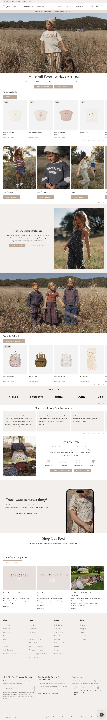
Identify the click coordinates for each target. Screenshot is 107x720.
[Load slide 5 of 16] (89, 140)
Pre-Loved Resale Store (11, 653)
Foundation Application (36, 650)
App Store (22, 513)
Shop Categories (8, 650)
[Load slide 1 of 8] (94, 384)
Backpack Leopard (59, 376)
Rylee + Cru (12, 717)
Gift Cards (6, 625)
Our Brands (33, 628)
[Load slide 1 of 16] (84, 140)
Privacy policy (66, 717)
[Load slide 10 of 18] (93, 433)
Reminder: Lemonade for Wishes (48, 593)
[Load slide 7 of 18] (89, 433)
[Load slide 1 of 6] (97, 202)
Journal (31, 625)
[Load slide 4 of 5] (102, 403)
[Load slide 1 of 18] (82, 433)
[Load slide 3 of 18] (84, 433)
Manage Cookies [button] (47, 717)
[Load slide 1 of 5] (98, 403)
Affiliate (57, 639)
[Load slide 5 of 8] (99, 384)
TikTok (82, 632)
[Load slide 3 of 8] (97, 384)
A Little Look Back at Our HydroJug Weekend (83, 594)
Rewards (57, 646)
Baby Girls (6, 628)
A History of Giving (35, 646)
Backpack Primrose (8, 376)
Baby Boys (6, 632)
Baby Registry (33, 657)
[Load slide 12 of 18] (96, 433)
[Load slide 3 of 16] (87, 140)
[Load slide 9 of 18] (92, 433)
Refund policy (57, 717)
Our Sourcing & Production (38, 653)
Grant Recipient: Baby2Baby (12, 593)
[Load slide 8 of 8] (103, 384)
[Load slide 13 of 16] (99, 140)
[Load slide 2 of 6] (98, 202)
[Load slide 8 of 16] (93, 140)
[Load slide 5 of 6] (102, 202)
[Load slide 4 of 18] (86, 433)
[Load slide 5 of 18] (87, 433)
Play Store (33, 513)
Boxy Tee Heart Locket (35, 132)
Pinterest (83, 639)
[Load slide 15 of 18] (99, 433)
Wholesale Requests (35, 643)
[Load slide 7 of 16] (92, 140)
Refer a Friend (59, 643)
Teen (4, 643)
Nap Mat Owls (84, 376)
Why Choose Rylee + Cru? (37, 639)
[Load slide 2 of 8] (96, 384)
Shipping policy (85, 717)
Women (5, 646)
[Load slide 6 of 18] (88, 433)
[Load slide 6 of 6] (103, 202)
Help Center (58, 625)
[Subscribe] (32, 688)
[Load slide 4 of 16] (88, 140)
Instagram (83, 628)
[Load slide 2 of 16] (86, 140)
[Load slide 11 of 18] (94, 433)
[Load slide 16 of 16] (103, 140)
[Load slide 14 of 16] (101, 140)
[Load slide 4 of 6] (101, 202)
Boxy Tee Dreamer (59, 132)
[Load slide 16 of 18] (101, 433)
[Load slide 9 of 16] (94, 140)
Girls (4, 635)
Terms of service (75, 717)
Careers (31, 660)
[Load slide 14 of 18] (98, 433)
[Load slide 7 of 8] (102, 384)
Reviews (82, 625)
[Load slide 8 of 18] (91, 433)
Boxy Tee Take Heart (9, 132)
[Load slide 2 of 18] (83, 433)
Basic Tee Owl (84, 132)
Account (57, 628)
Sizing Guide (58, 650)
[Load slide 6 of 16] (91, 140)
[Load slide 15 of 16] (102, 140)
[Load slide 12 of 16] (98, 140)
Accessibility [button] (38, 717)
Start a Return (59, 635)
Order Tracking (59, 632)
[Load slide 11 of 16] (97, 140)
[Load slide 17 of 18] (102, 433)
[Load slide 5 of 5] (103, 403)
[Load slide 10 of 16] (96, 140)
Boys (5, 639)
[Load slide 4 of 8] (98, 384)
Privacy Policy (24, 696)
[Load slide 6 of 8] (101, 384)
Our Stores (32, 632)
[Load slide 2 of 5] (99, 403)
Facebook (83, 635)
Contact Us (58, 653)
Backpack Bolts (33, 376)
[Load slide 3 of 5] (101, 403)
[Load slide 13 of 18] (97, 433)
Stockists (32, 635)
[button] (28, 6)
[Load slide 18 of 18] (103, 433)
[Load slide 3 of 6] (99, 202)
